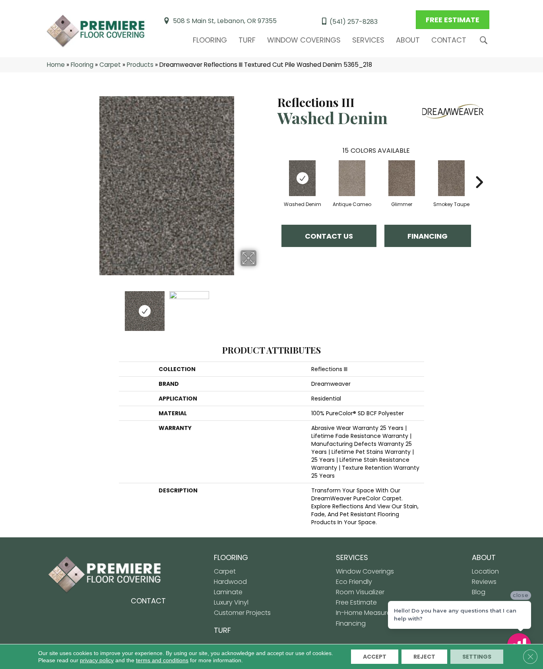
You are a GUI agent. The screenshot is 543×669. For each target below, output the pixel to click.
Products (140, 64)
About (408, 40)
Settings (476, 657)
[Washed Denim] (302, 178)
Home (56, 64)
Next (262, 307)
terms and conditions (162, 660)
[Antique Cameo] (352, 178)
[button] (485, 40)
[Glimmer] (401, 178)
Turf (247, 40)
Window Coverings (304, 40)
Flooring (210, 40)
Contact (448, 40)
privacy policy (97, 660)
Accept (374, 657)
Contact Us (329, 236)
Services (368, 40)
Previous (72, 307)
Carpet (110, 64)
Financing (427, 236)
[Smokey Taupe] (451, 178)
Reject (424, 657)
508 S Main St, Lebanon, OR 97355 (225, 20)
